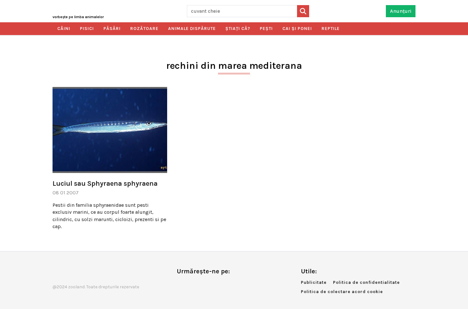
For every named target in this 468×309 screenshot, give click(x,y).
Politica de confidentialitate (366, 282)
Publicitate (314, 282)
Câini (63, 28)
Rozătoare (144, 28)
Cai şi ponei (297, 28)
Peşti (266, 28)
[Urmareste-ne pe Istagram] (202, 284)
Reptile (331, 28)
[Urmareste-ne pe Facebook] (181, 284)
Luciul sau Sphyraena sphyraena (105, 183)
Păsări (112, 28)
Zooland (78, 17)
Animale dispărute (192, 28)
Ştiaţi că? (237, 28)
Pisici (87, 28)
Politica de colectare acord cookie (342, 291)
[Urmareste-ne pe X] (192, 284)
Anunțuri (400, 11)
